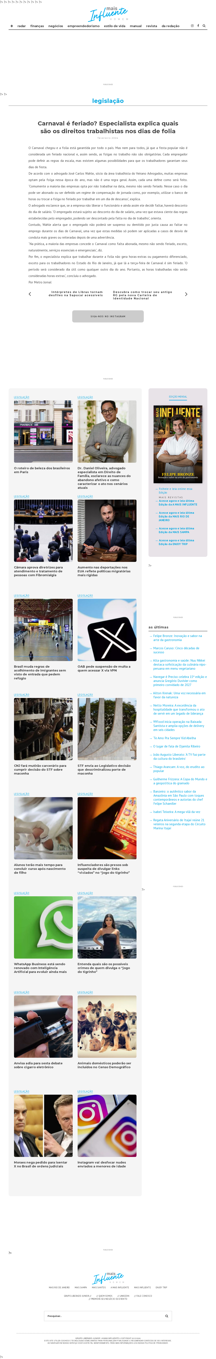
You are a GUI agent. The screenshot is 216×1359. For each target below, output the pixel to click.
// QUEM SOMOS (104, 1296)
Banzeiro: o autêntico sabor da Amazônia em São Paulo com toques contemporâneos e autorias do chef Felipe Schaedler (178, 797)
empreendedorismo (83, 26)
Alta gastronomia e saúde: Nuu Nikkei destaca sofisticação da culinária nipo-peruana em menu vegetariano (179, 664)
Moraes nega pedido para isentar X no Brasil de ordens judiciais (40, 1164)
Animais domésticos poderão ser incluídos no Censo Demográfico (104, 1065)
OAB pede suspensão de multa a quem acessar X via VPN (104, 668)
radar (22, 26)
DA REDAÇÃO (170, 26)
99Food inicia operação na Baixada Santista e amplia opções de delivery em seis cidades (178, 726)
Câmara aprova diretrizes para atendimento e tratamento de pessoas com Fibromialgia (38, 571)
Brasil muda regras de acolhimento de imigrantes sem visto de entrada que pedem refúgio (40, 672)
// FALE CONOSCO (143, 1296)
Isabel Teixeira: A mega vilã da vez (176, 812)
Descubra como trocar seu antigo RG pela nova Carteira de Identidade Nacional (142, 295)
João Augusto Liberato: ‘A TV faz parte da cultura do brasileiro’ (179, 756)
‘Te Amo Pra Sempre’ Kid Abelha (174, 738)
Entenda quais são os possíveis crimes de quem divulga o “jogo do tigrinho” (104, 968)
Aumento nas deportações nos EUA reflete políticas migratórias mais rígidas (104, 571)
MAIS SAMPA (81, 1287)
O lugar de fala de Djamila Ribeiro (176, 746)
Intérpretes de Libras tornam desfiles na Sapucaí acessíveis (76, 293)
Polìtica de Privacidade (156, 1343)
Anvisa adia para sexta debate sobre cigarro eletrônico (38, 1065)
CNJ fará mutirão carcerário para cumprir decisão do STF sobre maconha (40, 770)
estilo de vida (114, 26)
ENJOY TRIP (161, 1287)
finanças (37, 26)
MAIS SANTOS (99, 1287)
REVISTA (151, 26)
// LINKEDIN (123, 1296)
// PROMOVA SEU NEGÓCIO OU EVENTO (108, 1299)
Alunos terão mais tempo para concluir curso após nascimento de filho (40, 869)
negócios (55, 26)
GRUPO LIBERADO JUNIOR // (77, 1296)
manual (136, 26)
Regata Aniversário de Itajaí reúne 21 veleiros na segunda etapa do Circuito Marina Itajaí (179, 824)
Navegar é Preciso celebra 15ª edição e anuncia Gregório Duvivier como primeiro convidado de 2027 (180, 681)
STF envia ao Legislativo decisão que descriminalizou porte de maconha (104, 770)
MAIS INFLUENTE (142, 1287)
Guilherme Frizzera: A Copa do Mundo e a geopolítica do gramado (180, 781)
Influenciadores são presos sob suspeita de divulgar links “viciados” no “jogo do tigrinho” (104, 869)
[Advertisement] (108, 58)
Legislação (85, 397)
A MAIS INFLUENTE (120, 1287)
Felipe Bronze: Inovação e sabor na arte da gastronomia (177, 638)
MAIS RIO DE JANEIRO (59, 1287)
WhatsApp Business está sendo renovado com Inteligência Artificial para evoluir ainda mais (40, 968)
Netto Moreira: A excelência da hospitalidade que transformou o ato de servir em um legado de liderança (179, 709)
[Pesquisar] (204, 26)
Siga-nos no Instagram (108, 316)
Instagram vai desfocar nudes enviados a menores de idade (102, 1164)
